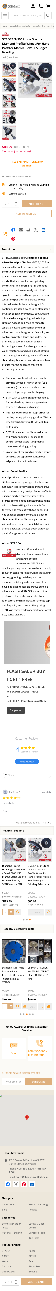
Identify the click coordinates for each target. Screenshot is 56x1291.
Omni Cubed (8, 1271)
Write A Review (27, 761)
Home (4, 26)
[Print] (28, 230)
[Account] (33, 6)
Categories (8, 1217)
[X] (36, 230)
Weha (5, 1261)
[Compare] (25, 1006)
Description (9, 249)
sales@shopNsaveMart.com (32, 1176)
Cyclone (6, 1266)
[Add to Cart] (11, 912)
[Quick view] (17, 912)
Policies (33, 1209)
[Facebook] (13, 230)
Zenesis (33, 1271)
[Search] (48, 15)
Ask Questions (10, 57)
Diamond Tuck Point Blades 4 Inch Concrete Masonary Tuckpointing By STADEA (13, 975)
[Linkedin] (44, 230)
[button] (16, 710)
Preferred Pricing (38, 1204)
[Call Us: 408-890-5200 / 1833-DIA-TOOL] (40, 6)
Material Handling (12, 1232)
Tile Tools (34, 1237)
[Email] (21, 230)
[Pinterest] (13, 239)
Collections (8, 1204)
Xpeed (32, 1250)
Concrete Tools (37, 1232)
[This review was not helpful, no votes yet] (48, 822)
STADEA (5, 991)
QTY (7, 204)
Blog (4, 1209)
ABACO (5, 1255)
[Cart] (48, 6)
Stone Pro (34, 1266)
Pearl (32, 1261)
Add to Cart (37, 203)
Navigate (7, 1198)
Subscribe (38, 1081)
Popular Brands (11, 1244)
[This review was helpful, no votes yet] (43, 822)
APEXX (32, 1255)
